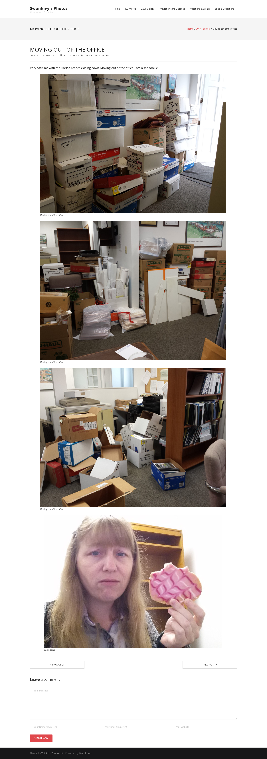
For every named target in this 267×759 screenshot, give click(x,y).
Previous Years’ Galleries (172, 8)
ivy (107, 55)
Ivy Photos (130, 8)
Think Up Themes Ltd (52, 753)
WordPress (85, 753)
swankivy (51, 55)
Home (117, 8)
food (102, 55)
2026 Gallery (147, 8)
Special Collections (224, 8)
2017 (198, 28)
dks (96, 55)
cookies (89, 55)
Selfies (206, 28)
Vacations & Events (200, 8)
